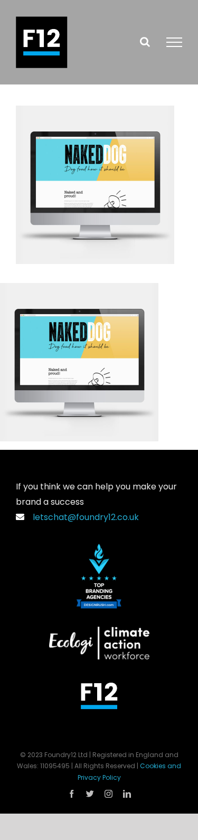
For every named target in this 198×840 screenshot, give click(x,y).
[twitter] (90, 794)
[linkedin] (127, 794)
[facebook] (72, 794)
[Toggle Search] (145, 41)
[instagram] (108, 794)
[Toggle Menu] (174, 42)
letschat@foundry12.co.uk (84, 517)
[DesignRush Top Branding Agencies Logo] (99, 548)
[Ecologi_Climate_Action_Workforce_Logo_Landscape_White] (99, 631)
